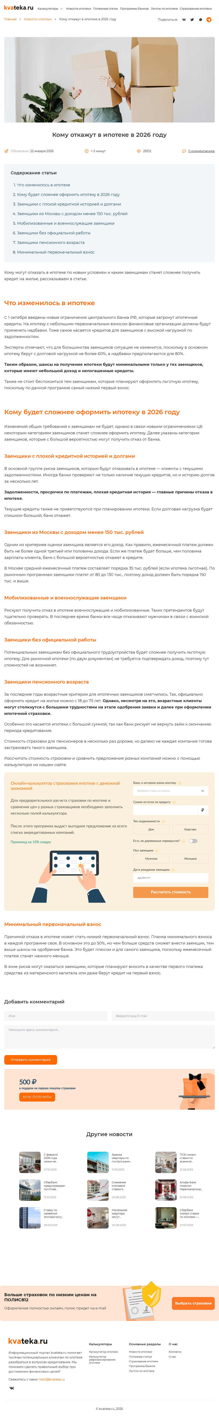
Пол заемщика (143, 850)
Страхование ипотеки (196, 8)
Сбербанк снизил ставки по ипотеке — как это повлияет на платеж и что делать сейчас (189, 1213)
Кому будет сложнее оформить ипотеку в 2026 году (68, 194)
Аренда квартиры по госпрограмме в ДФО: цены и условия (121, 1158)
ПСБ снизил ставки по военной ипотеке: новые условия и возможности (189, 1158)
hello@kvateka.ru (52, 1379)
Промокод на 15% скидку (31, 842)
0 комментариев (201, 151)
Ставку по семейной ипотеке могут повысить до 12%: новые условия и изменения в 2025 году (53, 1213)
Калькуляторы (48, 8)
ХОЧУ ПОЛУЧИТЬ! (37, 1097)
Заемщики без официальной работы (53, 233)
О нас (172, 1356)
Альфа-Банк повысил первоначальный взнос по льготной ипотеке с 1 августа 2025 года (191, 1186)
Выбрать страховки (193, 1303)
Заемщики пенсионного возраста (51, 242)
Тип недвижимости (146, 821)
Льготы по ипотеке (164, 8)
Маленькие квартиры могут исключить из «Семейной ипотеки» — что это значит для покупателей (121, 1213)
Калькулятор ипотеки (103, 1351)
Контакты (175, 1351)
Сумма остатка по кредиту (151, 801)
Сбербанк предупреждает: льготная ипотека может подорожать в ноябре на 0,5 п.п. (55, 1186)
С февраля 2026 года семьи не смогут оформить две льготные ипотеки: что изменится (53, 1158)
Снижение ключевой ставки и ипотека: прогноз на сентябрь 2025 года (121, 1186)
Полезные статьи (105, 8)
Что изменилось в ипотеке (43, 185)
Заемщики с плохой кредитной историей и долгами (69, 204)
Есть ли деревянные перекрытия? (156, 841)
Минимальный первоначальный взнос (56, 252)
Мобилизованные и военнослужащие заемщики (65, 223)
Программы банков (134, 8)
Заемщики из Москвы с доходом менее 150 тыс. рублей (72, 213)
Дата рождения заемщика (151, 869)
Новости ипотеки (78, 8)
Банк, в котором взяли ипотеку (154, 782)
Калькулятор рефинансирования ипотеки (102, 1359)
